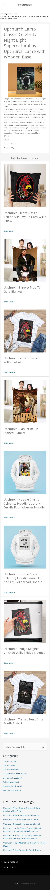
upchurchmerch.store (28, 884)
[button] (3, 4)
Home (2, 14)
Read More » (9, 231)
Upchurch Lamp (11, 14)
